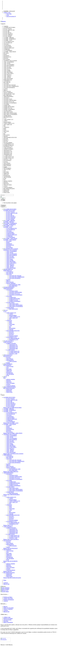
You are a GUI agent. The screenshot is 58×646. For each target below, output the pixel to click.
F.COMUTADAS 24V (14, 352)
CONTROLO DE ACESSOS (10, 250)
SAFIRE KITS (12, 297)
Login (7, 15)
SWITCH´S (9, 371)
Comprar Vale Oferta (8, 598)
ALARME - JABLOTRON (9, 239)
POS (4, 378)
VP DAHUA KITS (13, 291)
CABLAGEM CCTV (11, 312)
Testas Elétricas (9, 358)
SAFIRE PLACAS (13, 300)
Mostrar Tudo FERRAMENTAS (10, 471)
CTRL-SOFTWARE (11, 268)
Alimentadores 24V (13, 346)
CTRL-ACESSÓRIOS (11, 251)
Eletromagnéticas (10, 360)
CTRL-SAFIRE (10, 260)
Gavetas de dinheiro (10, 385)
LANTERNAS (9, 271)
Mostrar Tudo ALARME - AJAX (10, 423)
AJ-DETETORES (10, 233)
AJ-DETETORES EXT (11, 234)
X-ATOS (8, 279)
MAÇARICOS (9, 273)
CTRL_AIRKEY (10, 265)
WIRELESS (9, 370)
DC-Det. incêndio (10, 219)
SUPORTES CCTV (13, 339)
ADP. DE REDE (10, 374)
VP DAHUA (9, 289)
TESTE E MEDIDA (11, 283)
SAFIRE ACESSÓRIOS (14, 301)
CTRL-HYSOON (10, 257)
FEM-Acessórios (13, 361)
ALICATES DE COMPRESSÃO (16, 277)
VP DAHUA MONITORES (15, 292)
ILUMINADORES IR (14, 338)
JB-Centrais (8, 241)
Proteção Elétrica (13, 315)
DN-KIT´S (11, 333)
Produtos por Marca (7, 597)
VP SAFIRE (9, 296)
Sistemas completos (10, 379)
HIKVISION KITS (13, 309)
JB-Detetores (9, 243)
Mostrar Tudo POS (7, 571)
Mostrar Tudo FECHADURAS (10, 548)
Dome (10, 323)
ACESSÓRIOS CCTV (11, 337)
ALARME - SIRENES (8, 222)
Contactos (5, 582)
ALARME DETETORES (9, 210)
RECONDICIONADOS (9, 388)
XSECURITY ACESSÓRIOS (16, 306)
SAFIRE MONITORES (14, 298)
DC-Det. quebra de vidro (11, 213)
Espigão (8, 362)
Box (10, 326)
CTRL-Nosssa (9, 259)
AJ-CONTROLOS (10, 229)
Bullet (10, 321)
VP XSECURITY (10, 302)
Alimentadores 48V (13, 348)
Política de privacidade (8, 607)
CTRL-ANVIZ (9, 252)
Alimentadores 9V (13, 344)
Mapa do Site (6, 584)
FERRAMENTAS (7, 270)
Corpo (10, 325)
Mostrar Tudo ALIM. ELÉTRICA (11, 539)
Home (4, 580)
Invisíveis (8, 357)
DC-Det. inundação (10, 218)
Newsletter (5, 621)
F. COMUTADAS (10, 349)
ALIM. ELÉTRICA (7, 342)
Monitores (8, 380)
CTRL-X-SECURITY (11, 262)
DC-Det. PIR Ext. (10, 215)
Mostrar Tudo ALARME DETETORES (12, 407)
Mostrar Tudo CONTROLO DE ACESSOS (13, 453)
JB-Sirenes (8, 246)
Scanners (8, 384)
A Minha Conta (6, 617)
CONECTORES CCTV (14, 316)
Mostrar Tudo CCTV (8, 525)
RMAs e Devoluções (8, 622)
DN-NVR (11, 334)
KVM (7, 375)
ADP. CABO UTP (13, 317)
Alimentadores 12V (13, 347)
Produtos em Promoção (8, 599)
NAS (7, 367)
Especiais (11, 329)
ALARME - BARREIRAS (9, 224)
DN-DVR (11, 332)
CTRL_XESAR (10, 266)
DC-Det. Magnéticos (11, 216)
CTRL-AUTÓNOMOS (11, 254)
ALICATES (9, 274)
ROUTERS (9, 369)
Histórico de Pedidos (8, 618)
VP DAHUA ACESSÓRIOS (15, 294)
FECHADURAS (7, 356)
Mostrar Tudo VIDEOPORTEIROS (11, 494)
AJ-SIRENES (9, 236)
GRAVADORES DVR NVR (12, 330)
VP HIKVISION (10, 307)
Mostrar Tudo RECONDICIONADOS (12, 577)
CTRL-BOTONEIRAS (11, 255)
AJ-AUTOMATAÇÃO (11, 228)
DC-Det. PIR (9, 214)
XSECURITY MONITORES (15, 305)
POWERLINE (9, 372)
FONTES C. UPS (13, 353)
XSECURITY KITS (13, 303)
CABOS (11, 314)
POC (10, 319)
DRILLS (8, 280)
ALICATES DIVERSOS (14, 278)
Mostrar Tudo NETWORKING (10, 561)
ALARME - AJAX (7, 227)
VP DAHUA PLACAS (14, 293)
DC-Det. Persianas (10, 211)
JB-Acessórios (9, 247)
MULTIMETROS (13, 286)
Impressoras (9, 381)
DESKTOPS (9, 389)
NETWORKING (7, 365)
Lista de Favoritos (7, 619)
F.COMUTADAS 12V (14, 351)
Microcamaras (12, 328)
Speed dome (12, 324)
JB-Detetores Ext (10, 245)
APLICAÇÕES (9, 366)
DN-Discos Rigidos (13, 335)
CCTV (5, 311)
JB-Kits (8, 242)
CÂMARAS (9, 320)
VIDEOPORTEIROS (8, 288)
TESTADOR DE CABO (14, 284)
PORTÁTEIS (9, 392)
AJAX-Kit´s (9, 230)
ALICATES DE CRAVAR (15, 275)
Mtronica (5, 606)
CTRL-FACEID (10, 256)
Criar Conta (8, 13)
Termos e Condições (8, 609)
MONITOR (9, 390)
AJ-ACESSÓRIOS (10, 237)
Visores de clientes (10, 383)
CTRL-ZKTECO (10, 264)
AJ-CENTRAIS (10, 232)
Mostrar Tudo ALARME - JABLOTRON (12, 433)
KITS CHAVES (10, 282)
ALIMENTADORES (11, 343)
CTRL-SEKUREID (10, 261)
